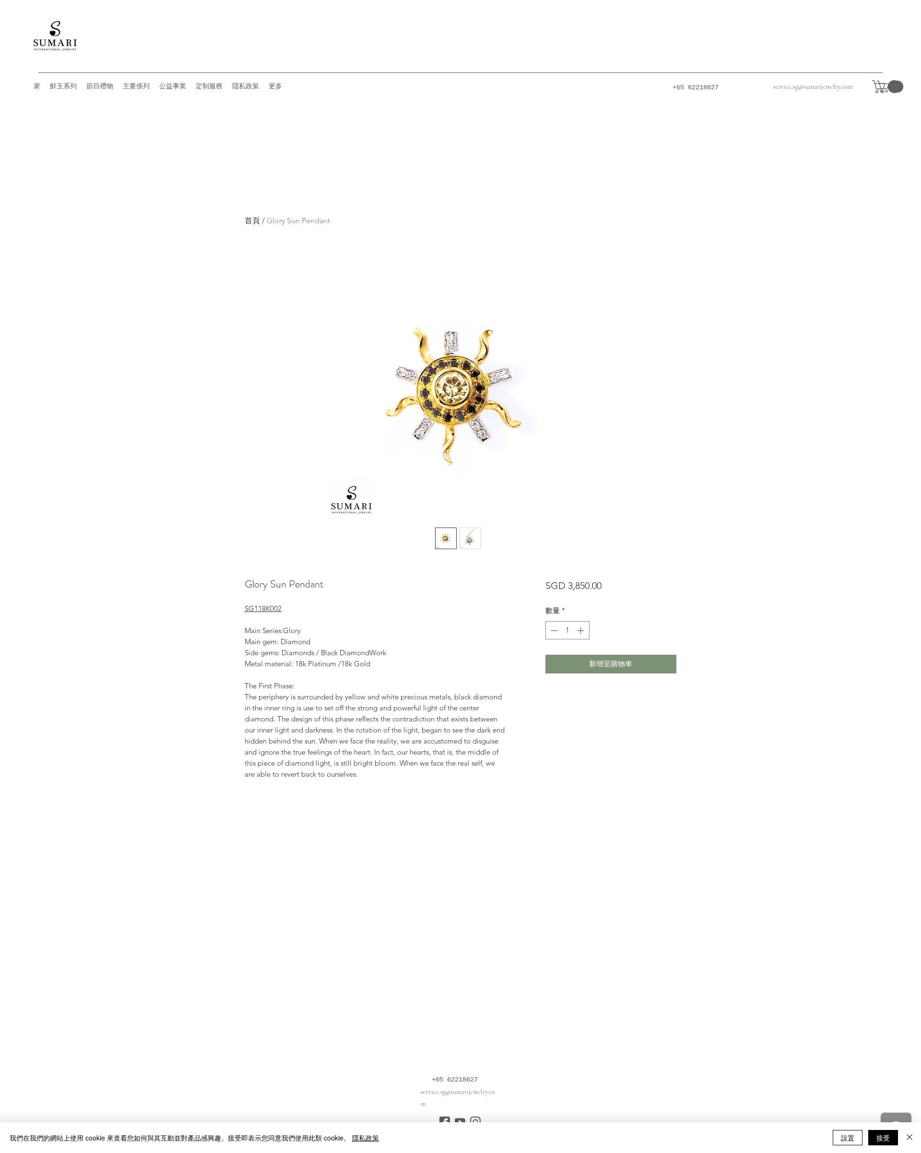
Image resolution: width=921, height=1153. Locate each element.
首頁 (252, 220)
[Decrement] (553, 630)
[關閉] (909, 1137)
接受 (883, 1137)
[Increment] (581, 630)
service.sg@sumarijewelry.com (813, 87)
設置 (847, 1137)
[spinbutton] (567, 630)
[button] (888, 86)
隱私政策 (365, 1137)
